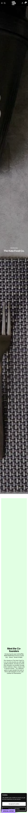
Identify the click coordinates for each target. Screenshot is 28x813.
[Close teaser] (15, 809)
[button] (5, 3)
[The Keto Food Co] (14, 3)
